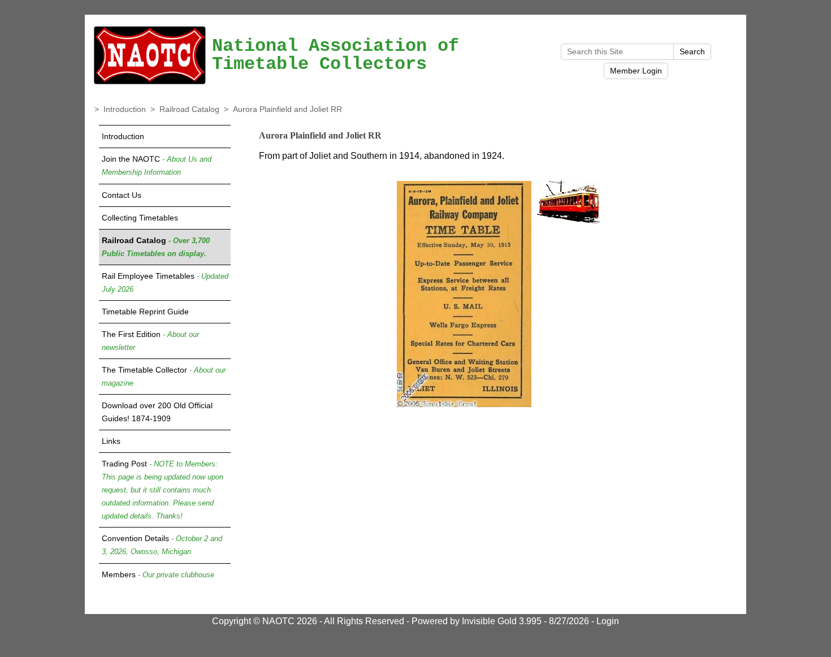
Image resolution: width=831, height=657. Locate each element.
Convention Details (162, 545)
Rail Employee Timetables (165, 282)
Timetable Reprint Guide (145, 311)
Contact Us (121, 195)
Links (111, 441)
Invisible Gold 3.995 (503, 621)
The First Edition (150, 341)
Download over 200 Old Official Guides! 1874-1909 (157, 412)
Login (607, 621)
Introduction (124, 109)
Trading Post (162, 489)
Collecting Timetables (140, 217)
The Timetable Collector (164, 376)
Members (158, 574)
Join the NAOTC (156, 165)
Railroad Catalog (189, 109)
